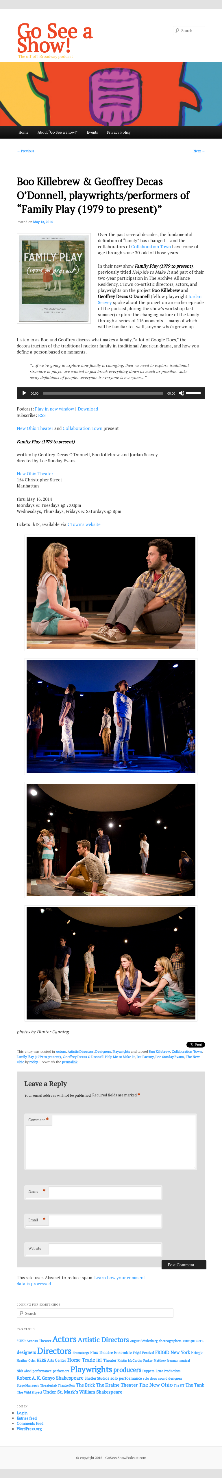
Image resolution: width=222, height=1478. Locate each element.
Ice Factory (145, 1056)
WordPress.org (29, 1428)
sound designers (170, 1378)
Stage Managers (28, 1385)
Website (34, 1248)
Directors (54, 1350)
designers (26, 1352)
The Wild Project (29, 1392)
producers (127, 1369)
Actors (61, 1051)
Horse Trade (81, 1359)
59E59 (21, 1341)
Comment (38, 1120)
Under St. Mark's (60, 1392)
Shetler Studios (97, 1378)
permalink (69, 1062)
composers (193, 1340)
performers (61, 1371)
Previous (25, 151)
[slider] (194, 392)
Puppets (149, 1371)
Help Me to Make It (120, 1056)
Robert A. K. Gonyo (36, 1378)
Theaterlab (48, 1385)
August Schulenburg (144, 1341)
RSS (42, 415)
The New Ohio (156, 1384)
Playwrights (121, 1051)
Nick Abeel (24, 1371)
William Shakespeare (100, 1392)
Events (92, 132)
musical (185, 1361)
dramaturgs (81, 1352)
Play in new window (54, 409)
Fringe (197, 1352)
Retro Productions (168, 1371)
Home (23, 132)
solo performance (126, 1378)
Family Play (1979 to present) (39, 1056)
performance (42, 1371)
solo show (150, 1378)
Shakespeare (70, 1378)
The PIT (179, 1385)
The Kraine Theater (117, 1385)
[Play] (24, 393)
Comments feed (30, 1423)
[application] (111, 393)
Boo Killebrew (159, 1051)
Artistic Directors (81, 1051)
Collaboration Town (151, 246)
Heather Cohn (26, 1361)
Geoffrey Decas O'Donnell (83, 1056)
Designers (103, 1051)
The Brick (85, 1385)
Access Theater (39, 1341)
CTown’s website (84, 524)
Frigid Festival (143, 1352)
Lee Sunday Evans (170, 1056)
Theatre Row (66, 1385)
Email (37, 1220)
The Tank (195, 1385)
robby (33, 1062)
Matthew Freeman (166, 1361)
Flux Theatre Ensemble (111, 1352)
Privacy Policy (119, 132)
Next (199, 151)
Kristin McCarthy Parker (135, 1360)
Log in (22, 1413)
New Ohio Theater (35, 428)
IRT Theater (106, 1360)
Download (88, 409)
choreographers (170, 1341)
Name (37, 1191)
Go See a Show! (55, 37)
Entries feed (27, 1418)
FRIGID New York (172, 1352)
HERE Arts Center (51, 1360)
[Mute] (181, 393)
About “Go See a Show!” (57, 132)
